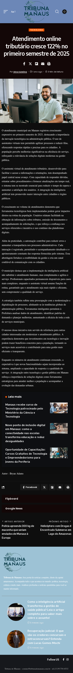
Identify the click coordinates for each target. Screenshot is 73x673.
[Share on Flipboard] (36, 64)
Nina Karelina (20, 71)
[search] (57, 11)
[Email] (42, 64)
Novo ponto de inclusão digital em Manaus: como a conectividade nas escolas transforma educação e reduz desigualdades (25, 433)
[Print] (48, 64)
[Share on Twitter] (30, 64)
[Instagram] (67, 659)
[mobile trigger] (7, 11)
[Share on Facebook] (24, 64)
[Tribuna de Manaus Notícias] (36, 11)
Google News (14, 508)
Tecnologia (36, 30)
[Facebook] (63, 659)
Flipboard (11, 498)
